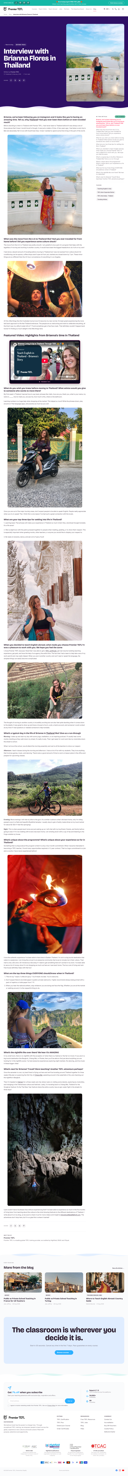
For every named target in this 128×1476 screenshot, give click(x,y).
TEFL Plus (60, 1422)
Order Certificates (63, 1429)
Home (5, 14)
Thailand (33, 119)
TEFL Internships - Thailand (105, 196)
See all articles (118, 1268)
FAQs (82, 1429)
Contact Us (108, 1419)
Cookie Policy (108, 1429)
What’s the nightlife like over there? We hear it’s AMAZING (110, 173)
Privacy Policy (51, 1405)
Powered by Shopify (21, 1470)
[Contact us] (116, 9)
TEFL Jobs (84, 1422)
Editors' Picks (21, 44)
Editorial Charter (109, 1432)
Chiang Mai (38, 1075)
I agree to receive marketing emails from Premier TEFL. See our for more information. (39, 1405)
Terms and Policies (64, 1470)
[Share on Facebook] (11, 80)
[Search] (113, 9)
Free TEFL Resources (88, 1419)
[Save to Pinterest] (24, 80)
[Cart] (123, 9)
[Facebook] (116, 1470)
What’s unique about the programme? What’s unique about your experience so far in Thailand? (110, 163)
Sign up (70, 1401)
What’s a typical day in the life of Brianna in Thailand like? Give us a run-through (109, 158)
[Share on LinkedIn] (19, 80)
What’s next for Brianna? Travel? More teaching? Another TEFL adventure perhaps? (110, 178)
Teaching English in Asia (104, 188)
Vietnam (20, 1082)
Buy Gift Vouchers (110, 1425)
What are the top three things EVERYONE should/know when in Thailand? (109, 168)
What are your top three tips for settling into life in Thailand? (110, 145)
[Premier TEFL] (26, 1417)
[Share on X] (15, 80)
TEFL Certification (63, 1419)
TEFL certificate (51, 651)
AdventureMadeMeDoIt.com (70, 1215)
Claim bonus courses (116, 3)
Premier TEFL (11, 1470)
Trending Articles (102, 199)
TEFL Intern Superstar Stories (105, 192)
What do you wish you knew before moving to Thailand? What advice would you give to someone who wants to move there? (110, 139)
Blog (10, 14)
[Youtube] (123, 1470)
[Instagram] (120, 1470)
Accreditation (108, 1422)
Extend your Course (63, 1425)
